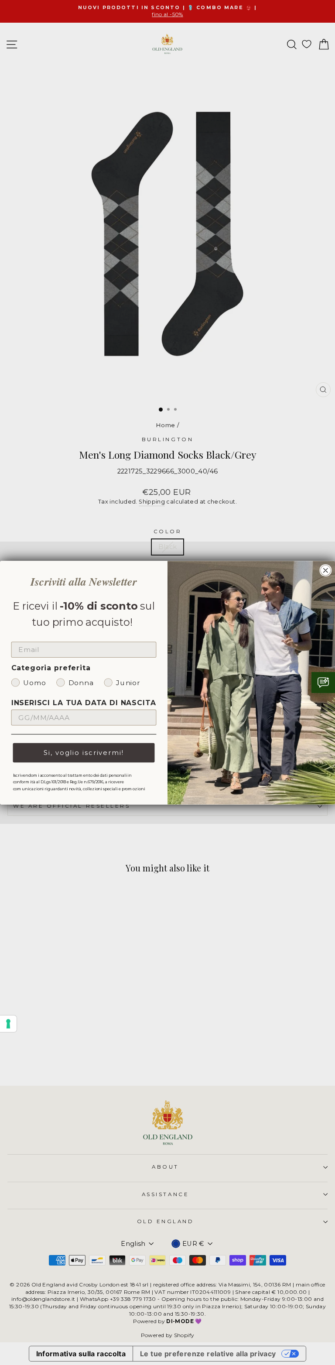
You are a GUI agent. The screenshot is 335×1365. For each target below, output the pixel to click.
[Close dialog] (326, 570)
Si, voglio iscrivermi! (83, 752)
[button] (323, 682)
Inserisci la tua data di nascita (83, 703)
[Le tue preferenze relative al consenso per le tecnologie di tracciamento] (8, 1023)
